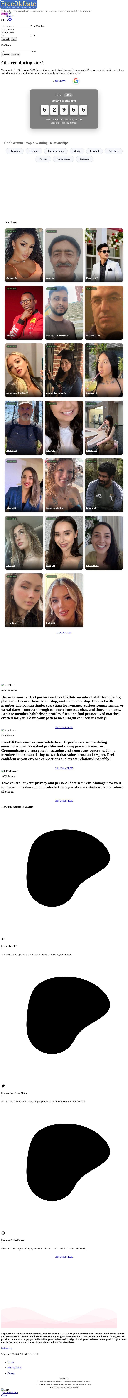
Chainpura (15, 151)
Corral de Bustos (56, 151)
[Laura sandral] (64, 485)
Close (15, 1392)
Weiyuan (43, 159)
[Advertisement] (64, 190)
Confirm (15, 55)
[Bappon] (104, 255)
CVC (33, 35)
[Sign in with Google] (76, 80)
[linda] (64, 600)
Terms (10, 1362)
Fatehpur (34, 151)
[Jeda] (24, 543)
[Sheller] (104, 370)
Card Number (37, 26)
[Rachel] (24, 255)
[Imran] (104, 485)
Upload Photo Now (65, 720)
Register (10, 16)
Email (34, 51)
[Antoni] (24, 428)
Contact (11, 1373)
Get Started (6, 1348)
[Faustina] (104, 543)
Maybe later (64, 727)
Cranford (94, 151)
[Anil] (64, 255)
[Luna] (64, 543)
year (12, 32)
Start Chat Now (64, 632)
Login (9, 13)
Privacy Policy (14, 1367)
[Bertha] (104, 428)
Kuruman (84, 159)
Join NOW (59, 80)
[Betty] (64, 428)
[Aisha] (24, 485)
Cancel (5, 39)
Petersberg (114, 151)
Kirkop (77, 151)
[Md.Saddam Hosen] (64, 313)
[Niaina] (24, 313)
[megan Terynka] (64, 370)
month (10, 29)
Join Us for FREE (64, 768)
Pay (13, 39)
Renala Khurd (63, 159)
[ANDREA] (104, 313)
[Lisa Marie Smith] (24, 370)
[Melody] (24, 600)
